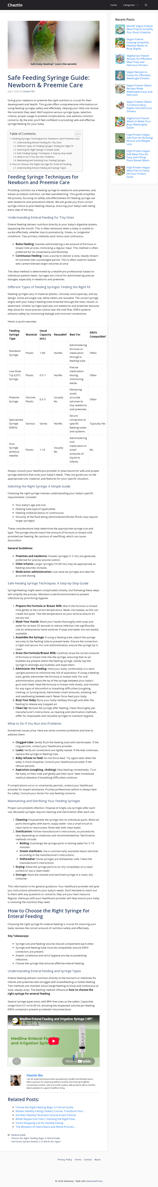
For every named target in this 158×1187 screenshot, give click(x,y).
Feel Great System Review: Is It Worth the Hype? (36, 1141)
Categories (129, 4)
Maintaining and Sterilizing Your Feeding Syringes (41, 160)
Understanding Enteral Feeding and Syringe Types (41, 167)
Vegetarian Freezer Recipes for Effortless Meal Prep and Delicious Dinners (139, 60)
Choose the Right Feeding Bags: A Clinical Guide (35, 1138)
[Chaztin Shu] (16, 1085)
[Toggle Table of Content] (76, 134)
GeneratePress (94, 1181)
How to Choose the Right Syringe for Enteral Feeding (41, 164)
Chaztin (15, 5)
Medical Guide (18, 1134)
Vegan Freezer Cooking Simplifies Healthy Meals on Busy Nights (138, 43)
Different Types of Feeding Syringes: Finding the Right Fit (45, 146)
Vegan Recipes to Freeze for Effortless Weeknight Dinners (139, 75)
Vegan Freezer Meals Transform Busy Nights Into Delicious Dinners (139, 106)
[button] (146, 5)
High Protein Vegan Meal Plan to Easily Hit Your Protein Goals (138, 172)
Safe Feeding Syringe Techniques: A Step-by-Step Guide (44, 153)
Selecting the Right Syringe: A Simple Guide (38, 149)
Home (113, 4)
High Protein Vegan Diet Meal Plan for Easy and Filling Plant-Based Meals (138, 155)
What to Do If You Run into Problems (35, 156)
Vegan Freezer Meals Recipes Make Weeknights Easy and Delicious (139, 90)
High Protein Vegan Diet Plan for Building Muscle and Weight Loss (140, 139)
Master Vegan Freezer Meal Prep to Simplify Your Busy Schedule (140, 29)
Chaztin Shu (35, 1075)
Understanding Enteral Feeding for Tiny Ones (39, 142)
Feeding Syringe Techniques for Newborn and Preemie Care (46, 138)
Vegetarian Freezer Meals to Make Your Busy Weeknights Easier (139, 122)
